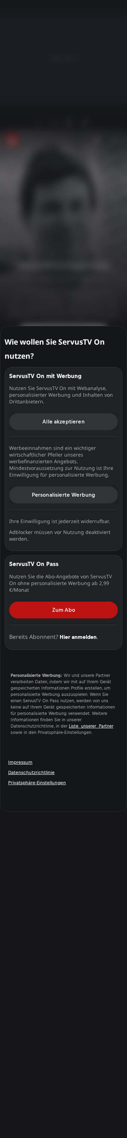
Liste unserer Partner (91, 726)
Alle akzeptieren (63, 422)
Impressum (20, 762)
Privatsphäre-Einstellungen (37, 782)
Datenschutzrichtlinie (31, 772)
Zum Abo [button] (63, 610)
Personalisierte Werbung (64, 495)
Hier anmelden (78, 637)
